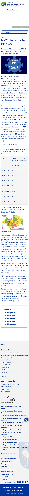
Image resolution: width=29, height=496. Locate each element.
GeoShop (5, 479)
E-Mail (3, 374)
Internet (3, 376)
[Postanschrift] (14, 363)
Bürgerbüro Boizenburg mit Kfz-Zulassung (11, 412)
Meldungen (4, 466)
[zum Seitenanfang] (26, 334)
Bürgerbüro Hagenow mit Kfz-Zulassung (11, 419)
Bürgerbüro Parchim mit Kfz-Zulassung (14, 430)
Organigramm (5, 464)
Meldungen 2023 (10, 318)
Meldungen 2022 (10, 321)
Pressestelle (7, 487)
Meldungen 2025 (10, 313)
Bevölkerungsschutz (7, 471)
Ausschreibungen (6, 461)
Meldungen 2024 (10, 315)
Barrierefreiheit (18, 487)
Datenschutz (18, 490)
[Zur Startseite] (14, 4)
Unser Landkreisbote (7, 469)
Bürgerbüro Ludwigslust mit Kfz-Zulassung (12, 426)
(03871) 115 (4, 370)
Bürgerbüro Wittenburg (10, 442)
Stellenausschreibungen (8, 458)
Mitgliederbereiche (7, 474)
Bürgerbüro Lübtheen (9, 437)
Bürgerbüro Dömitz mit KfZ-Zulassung (14, 415)
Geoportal (6, 477)
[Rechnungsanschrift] (14, 387)
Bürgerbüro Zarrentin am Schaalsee (13, 445)
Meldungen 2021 (10, 324)
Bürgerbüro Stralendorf (10, 439)
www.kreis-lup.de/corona (13, 301)
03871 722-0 (5, 367)
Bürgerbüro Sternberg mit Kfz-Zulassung (11, 433)
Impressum (8, 490)
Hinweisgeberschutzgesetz (14, 493)
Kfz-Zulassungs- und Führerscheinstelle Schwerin (14, 448)
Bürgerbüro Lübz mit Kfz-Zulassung (13, 423)
